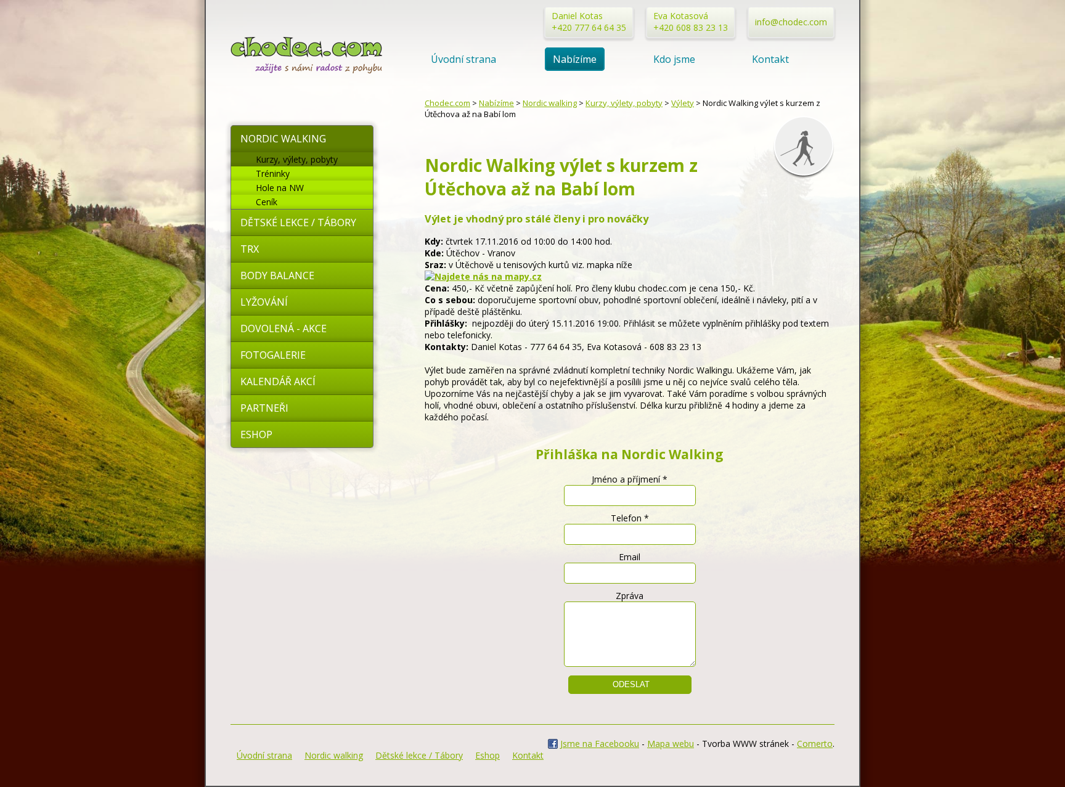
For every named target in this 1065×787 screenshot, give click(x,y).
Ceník (266, 202)
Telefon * (630, 518)
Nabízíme (575, 59)
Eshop (256, 434)
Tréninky (273, 173)
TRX (249, 249)
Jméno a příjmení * (629, 479)
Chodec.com (447, 102)
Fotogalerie (273, 355)
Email (629, 557)
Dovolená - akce (283, 328)
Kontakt (770, 59)
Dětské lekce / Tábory (298, 222)
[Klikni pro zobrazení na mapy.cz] (483, 276)
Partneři (264, 408)
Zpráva (629, 595)
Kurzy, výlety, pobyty (297, 159)
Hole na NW (280, 188)
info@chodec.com (791, 22)
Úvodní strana (463, 59)
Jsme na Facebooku (599, 743)
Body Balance (277, 275)
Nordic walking (283, 138)
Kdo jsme (674, 59)
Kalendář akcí (278, 381)
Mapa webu (670, 743)
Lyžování (264, 302)
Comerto (815, 743)
